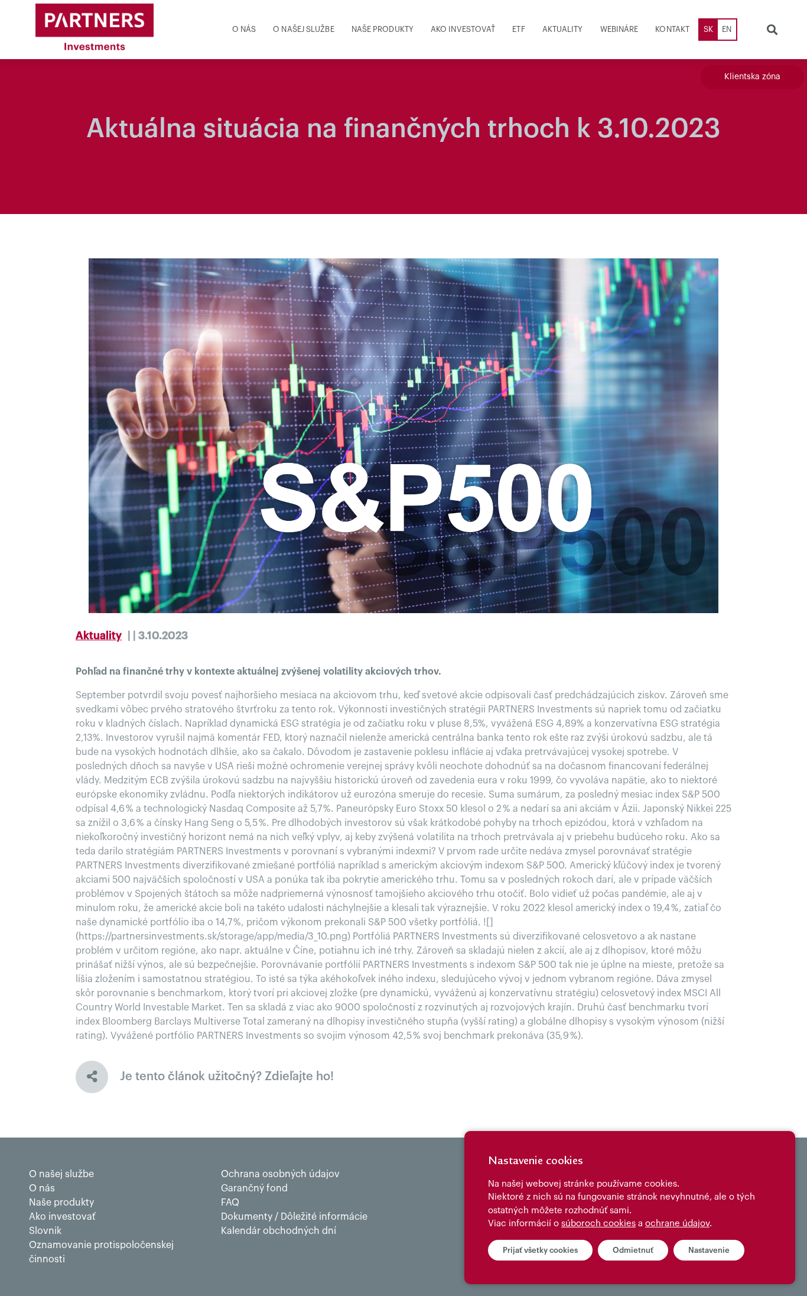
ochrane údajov (677, 1223)
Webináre (619, 29)
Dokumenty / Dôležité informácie (294, 1217)
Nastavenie (709, 1250)
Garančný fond (254, 1188)
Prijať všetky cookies (540, 1250)
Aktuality (562, 29)
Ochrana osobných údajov (280, 1174)
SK (708, 29)
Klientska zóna (752, 77)
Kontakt (672, 29)
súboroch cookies (598, 1223)
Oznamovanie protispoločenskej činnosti (101, 1252)
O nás (244, 29)
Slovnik (45, 1231)
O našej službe (303, 29)
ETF (518, 29)
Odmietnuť (633, 1250)
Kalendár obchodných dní (278, 1231)
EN (726, 29)
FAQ (230, 1202)
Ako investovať (463, 29)
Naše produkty (383, 29)
